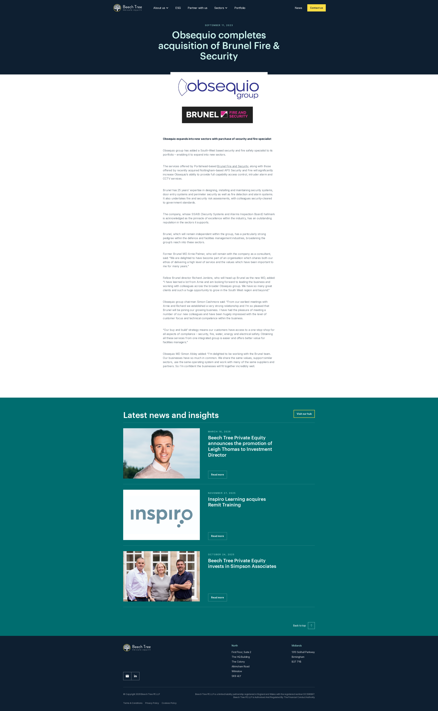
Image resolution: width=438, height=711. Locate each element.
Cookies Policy (169, 703)
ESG (178, 8)
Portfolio (240, 8)
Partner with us (197, 8)
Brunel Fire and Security (232, 166)
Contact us (316, 7)
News (298, 8)
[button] (161, 7)
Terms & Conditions (133, 703)
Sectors (219, 8)
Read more (217, 474)
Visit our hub (304, 413)
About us (159, 8)
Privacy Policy (152, 703)
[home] (127, 8)
